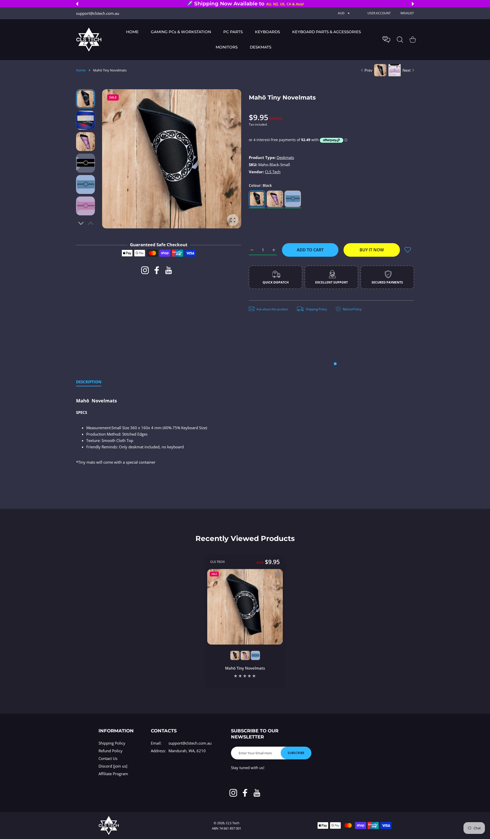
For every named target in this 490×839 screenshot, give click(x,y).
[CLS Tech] (89, 39)
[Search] (400, 39)
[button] (77, 4)
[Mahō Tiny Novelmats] (245, 606)
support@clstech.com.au (190, 743)
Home (80, 70)
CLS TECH (217, 561)
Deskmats (285, 157)
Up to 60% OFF (259, 4)
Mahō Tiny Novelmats (245, 667)
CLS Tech (272, 171)
